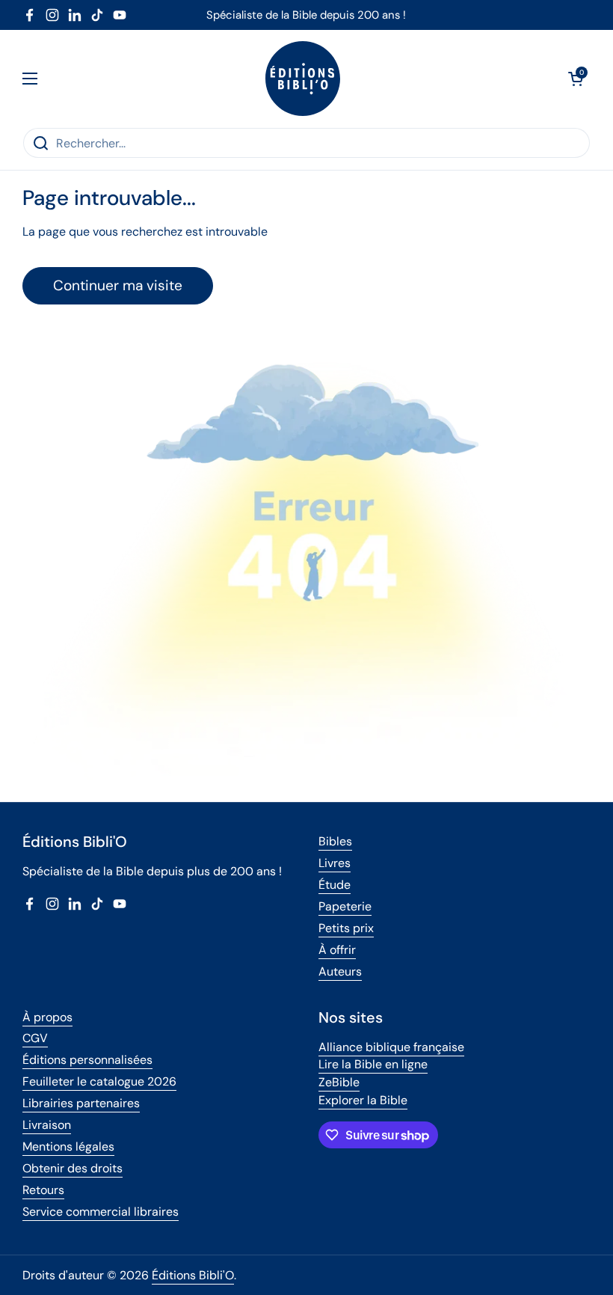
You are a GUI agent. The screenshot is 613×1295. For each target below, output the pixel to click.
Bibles (335, 841)
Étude (334, 885)
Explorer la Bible (362, 1100)
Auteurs (340, 971)
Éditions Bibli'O (193, 1275)
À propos (47, 1017)
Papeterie (345, 906)
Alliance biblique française (391, 1047)
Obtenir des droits (72, 1168)
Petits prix (346, 928)
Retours (43, 1190)
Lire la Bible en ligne (373, 1064)
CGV (35, 1038)
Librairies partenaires (81, 1103)
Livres (334, 863)
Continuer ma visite (117, 285)
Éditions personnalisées (87, 1060)
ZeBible (339, 1082)
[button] (576, 79)
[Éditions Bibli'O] (302, 78)
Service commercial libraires (100, 1211)
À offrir (337, 950)
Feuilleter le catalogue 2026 (99, 1081)
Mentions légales (68, 1146)
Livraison (46, 1125)
